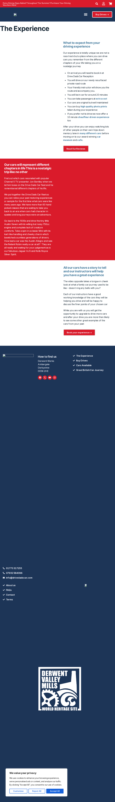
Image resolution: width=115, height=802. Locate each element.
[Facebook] (40, 377)
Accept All (55, 791)
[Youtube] (50, 377)
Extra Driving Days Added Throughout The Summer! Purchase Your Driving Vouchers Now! (37, 4)
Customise (18, 791)
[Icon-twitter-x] (45, 377)
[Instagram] (54, 377)
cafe (79, 140)
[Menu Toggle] (86, 14)
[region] (36, 782)
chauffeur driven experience (93, 117)
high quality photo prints (94, 106)
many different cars (90, 133)
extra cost (101, 98)
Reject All (36, 791)
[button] (97, 3)
